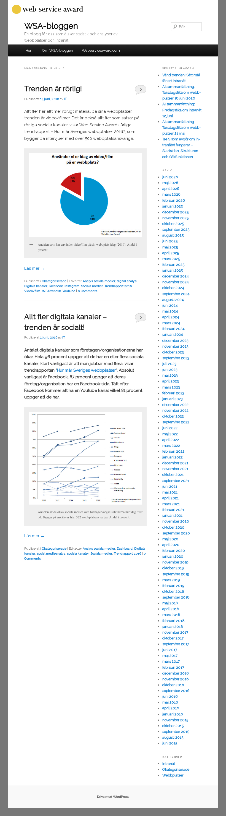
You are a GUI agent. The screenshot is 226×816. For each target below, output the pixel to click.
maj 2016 (170, 702)
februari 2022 (173, 451)
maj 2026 (170, 183)
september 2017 (175, 644)
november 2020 (175, 521)
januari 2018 (172, 627)
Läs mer (34, 268)
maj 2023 (170, 375)
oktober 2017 (173, 638)
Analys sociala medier (99, 281)
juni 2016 (170, 696)
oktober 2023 (173, 352)
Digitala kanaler (35, 286)
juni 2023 (169, 370)
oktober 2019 (173, 568)
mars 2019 (171, 580)
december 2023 (175, 341)
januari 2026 (172, 206)
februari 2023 (173, 393)
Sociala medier (92, 286)
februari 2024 (173, 329)
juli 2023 (169, 364)
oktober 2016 (173, 685)
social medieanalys (51, 553)
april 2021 (170, 498)
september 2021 (175, 481)
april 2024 (170, 317)
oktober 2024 (173, 288)
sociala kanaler (78, 553)
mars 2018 (171, 615)
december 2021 (175, 463)
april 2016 (170, 708)
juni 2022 (169, 428)
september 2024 (176, 294)
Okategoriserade (54, 281)
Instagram (71, 286)
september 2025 (175, 229)
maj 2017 (169, 656)
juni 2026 (170, 177)
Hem (30, 50)
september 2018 (176, 597)
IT (65, 99)
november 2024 (175, 282)
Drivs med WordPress (113, 797)
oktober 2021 (173, 475)
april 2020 (170, 545)
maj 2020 (170, 539)
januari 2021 (172, 515)
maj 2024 (170, 311)
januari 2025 (172, 270)
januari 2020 (172, 556)
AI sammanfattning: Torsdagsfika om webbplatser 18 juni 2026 (181, 92)
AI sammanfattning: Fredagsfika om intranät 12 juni (181, 110)
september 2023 (175, 358)
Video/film (32, 291)
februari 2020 (173, 551)
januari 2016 (172, 714)
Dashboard (125, 548)
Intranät (168, 764)
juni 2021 (169, 486)
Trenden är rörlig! (53, 89)
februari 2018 (173, 621)
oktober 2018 (173, 591)
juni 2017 (169, 650)
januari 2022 (172, 457)
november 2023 (175, 346)
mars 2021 (171, 504)
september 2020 (176, 533)
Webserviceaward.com (101, 50)
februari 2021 (173, 510)
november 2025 (175, 218)
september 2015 (175, 732)
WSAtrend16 (51, 291)
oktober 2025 (173, 224)
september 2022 (175, 422)
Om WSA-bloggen (57, 50)
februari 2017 (173, 667)
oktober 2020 (173, 527)
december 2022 (175, 405)
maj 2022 (170, 434)
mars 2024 (171, 323)
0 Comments (141, 91)
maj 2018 (170, 603)
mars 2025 (171, 259)
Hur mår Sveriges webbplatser (86, 370)
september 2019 (175, 574)
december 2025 (175, 212)
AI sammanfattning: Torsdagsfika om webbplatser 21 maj (181, 127)
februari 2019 (173, 586)
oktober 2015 (173, 726)
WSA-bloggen (51, 26)
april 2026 (170, 189)
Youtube (69, 291)
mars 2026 (171, 194)
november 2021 (175, 469)
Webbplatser (173, 775)
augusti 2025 (173, 235)
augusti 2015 (172, 737)
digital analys (126, 281)
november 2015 (175, 720)
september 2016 (176, 691)
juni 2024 (170, 305)
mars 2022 (171, 446)
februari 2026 (173, 200)
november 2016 (175, 679)
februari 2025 (173, 265)
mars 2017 (171, 661)
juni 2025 (169, 241)
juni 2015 (169, 743)
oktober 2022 (173, 416)
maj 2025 (170, 247)
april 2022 (170, 440)
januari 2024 (172, 334)
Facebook (56, 286)
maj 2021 (169, 492)
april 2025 (170, 253)
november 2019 (175, 562)
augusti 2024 (173, 300)
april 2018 (170, 609)
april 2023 (170, 381)
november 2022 (175, 410)
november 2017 (175, 632)
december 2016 (175, 673)
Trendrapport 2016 (118, 286)
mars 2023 (171, 387)
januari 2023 (172, 399)
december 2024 (175, 276)
